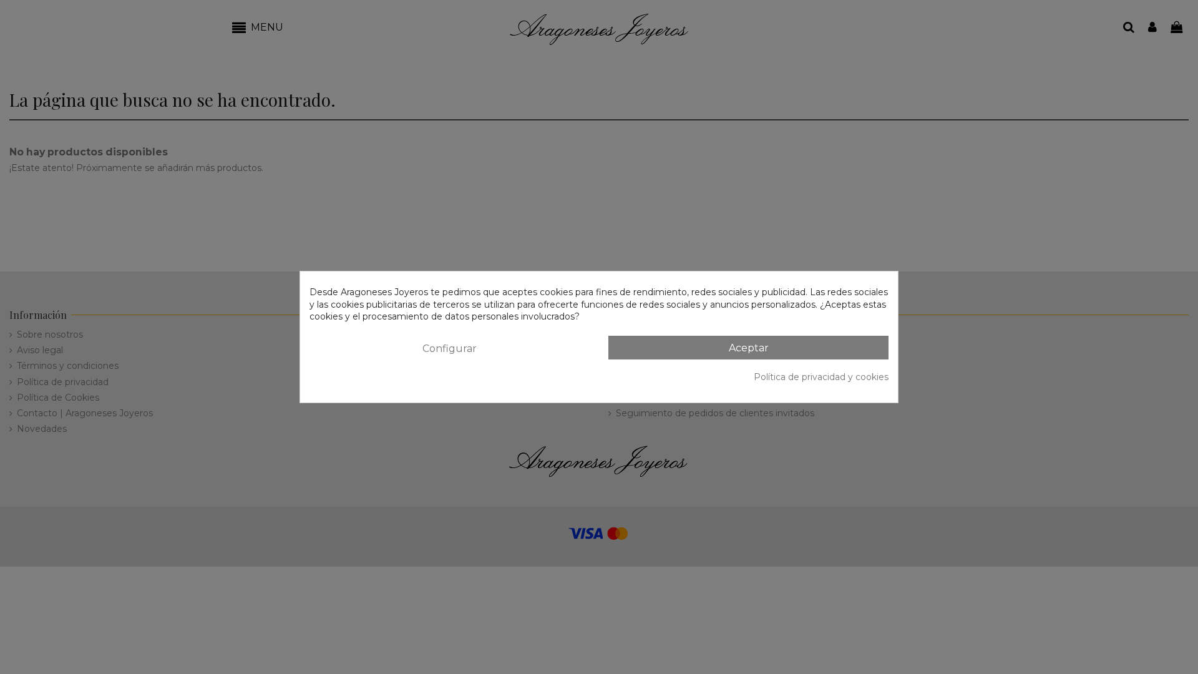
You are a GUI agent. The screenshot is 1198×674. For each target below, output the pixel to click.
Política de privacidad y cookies (821, 377)
